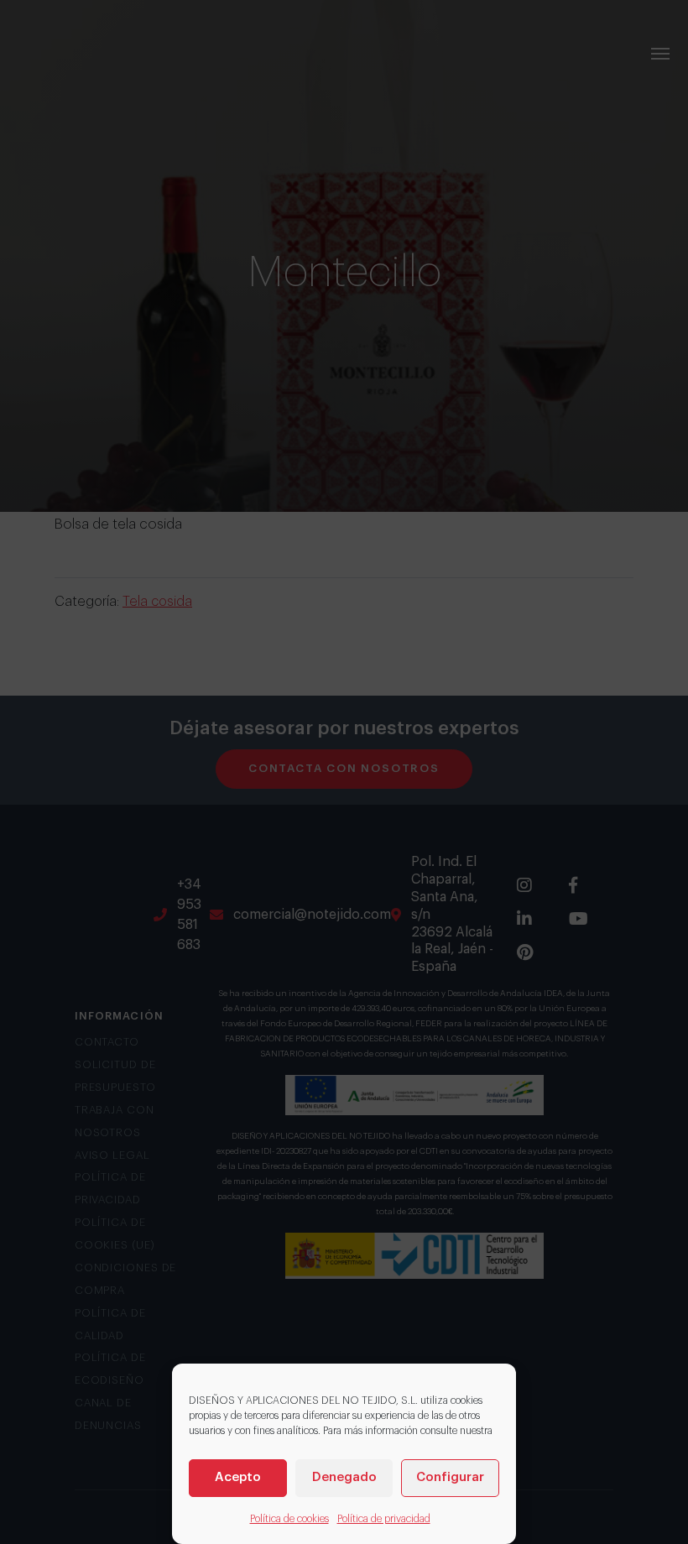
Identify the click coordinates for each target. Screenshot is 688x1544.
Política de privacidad (383, 1519)
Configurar (450, 1477)
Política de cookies (289, 1519)
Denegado (344, 1477)
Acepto (238, 1477)
